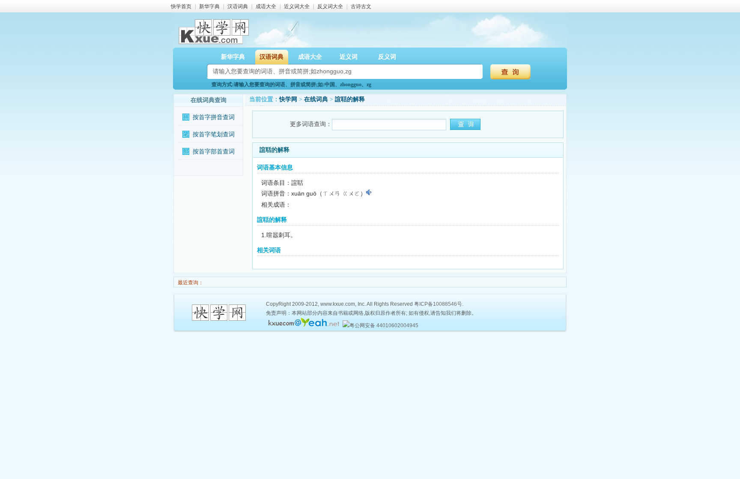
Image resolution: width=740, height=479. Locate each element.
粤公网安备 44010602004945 (383, 325)
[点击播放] (369, 193)
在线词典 (316, 99)
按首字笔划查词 (214, 134)
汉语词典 (237, 6)
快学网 (288, 99)
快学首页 (181, 6)
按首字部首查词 (214, 151)
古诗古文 (361, 6)
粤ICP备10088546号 (438, 304)
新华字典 (209, 6)
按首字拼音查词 (214, 117)
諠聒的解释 (350, 99)
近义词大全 (297, 6)
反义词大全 (330, 6)
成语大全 (266, 6)
